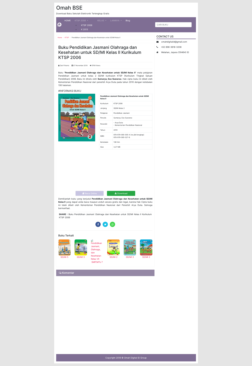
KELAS (101, 20)
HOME (68, 20)
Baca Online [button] (90, 193)
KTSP (67, 37)
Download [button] (122, 193)
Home (60, 37)
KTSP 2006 (80, 20)
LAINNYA (115, 20)
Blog (128, 20)
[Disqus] (105, 314)
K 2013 (84, 29)
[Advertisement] (105, 169)
